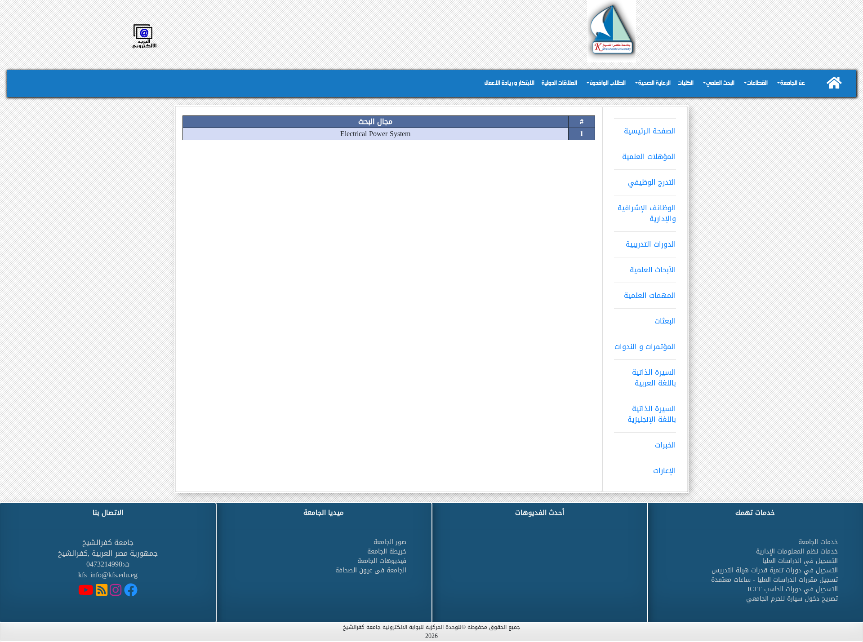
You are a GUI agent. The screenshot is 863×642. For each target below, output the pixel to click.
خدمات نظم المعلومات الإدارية (797, 551)
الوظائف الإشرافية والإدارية (647, 213)
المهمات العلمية (650, 295)
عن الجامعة (792, 83)
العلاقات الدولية (559, 83)
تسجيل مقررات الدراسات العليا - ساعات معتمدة (774, 580)
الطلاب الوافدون (608, 83)
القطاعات (757, 83)
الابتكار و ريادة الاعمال (509, 83)
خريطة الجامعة (386, 551)
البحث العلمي (720, 83)
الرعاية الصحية (654, 83)
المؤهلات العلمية (649, 157)
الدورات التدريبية (651, 244)
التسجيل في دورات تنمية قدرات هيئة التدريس (775, 570)
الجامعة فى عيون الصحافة (370, 570)
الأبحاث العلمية (653, 270)
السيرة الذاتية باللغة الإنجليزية (651, 414)
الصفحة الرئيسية (650, 131)
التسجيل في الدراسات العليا (800, 561)
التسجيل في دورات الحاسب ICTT (792, 589)
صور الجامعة (390, 542)
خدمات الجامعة (818, 542)
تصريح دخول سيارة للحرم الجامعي (792, 599)
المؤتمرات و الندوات (645, 347)
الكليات (686, 83)
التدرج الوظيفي (652, 182)
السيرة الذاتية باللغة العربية (654, 377)
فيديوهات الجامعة (381, 561)
